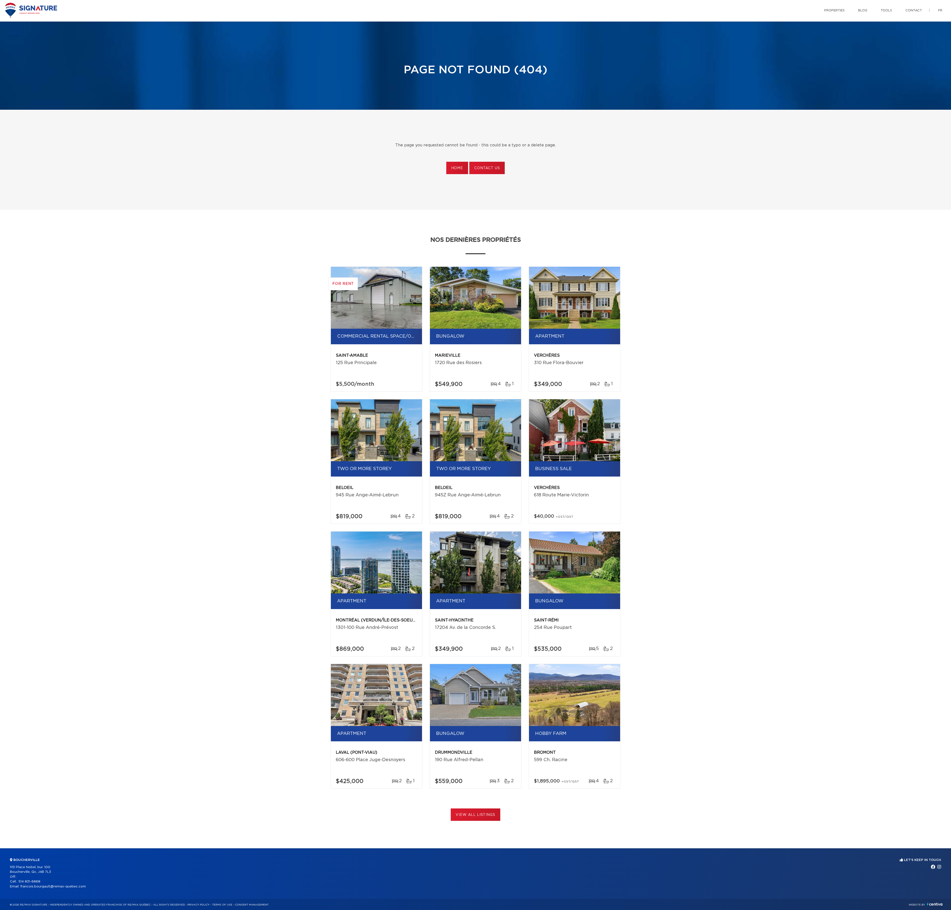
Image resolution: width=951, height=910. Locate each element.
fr (940, 10)
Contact (913, 10)
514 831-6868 (29, 881)
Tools (886, 10)
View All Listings (475, 815)
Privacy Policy (198, 905)
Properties (834, 10)
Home (457, 168)
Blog (862, 10)
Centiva (935, 904)
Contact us (487, 168)
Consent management (252, 905)
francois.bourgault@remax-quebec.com (53, 886)
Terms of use (222, 905)
